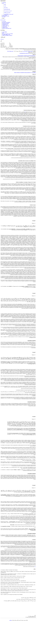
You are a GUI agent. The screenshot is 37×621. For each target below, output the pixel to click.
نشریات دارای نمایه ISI (5, 23)
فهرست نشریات (2, 19)
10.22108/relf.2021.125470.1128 (24, 53)
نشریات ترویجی (4, 26)
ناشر (3, 3)
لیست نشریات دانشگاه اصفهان (8, 14)
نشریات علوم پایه (4, 24)
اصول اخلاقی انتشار (7, 9)
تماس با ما (3, 16)
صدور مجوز (5, 7)
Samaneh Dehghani (20, 55)
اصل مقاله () (10, 51)
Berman (15, 72)
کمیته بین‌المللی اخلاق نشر (6, 34)
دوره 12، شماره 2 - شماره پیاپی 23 (27, 51)
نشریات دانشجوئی (5, 27)
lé (30, 72)
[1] (35, 566)
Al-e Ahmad (34, 72)
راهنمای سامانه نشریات (5, 15)
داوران (5, 5)
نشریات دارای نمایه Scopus (6, 22)
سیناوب (10, 620)
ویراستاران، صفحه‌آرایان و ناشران (7, 35)
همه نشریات (4, 21)
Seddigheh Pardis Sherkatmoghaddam (29, 55)
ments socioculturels (27, 72)
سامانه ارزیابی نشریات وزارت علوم (7, 33)
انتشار (5, 4)
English (3, 18)
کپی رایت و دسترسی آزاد (7, 10)
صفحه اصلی (4, 2)
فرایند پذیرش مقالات (7, 12)
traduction (18, 72)
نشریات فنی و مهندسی (5, 25)
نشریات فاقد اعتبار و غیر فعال (6, 28)
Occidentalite (22, 72)
